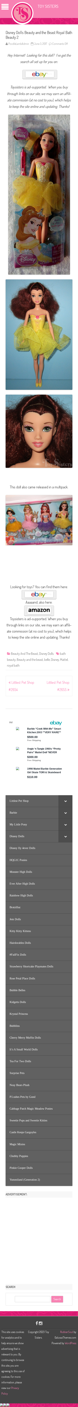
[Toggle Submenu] (65, 801)
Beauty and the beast (30, 660)
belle (47, 660)
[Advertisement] (39, 1239)
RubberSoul (66, 1332)
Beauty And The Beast (24, 654)
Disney (55, 660)
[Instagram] (40, 1323)
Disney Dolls (46, 654)
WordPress (70, 1343)
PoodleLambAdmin (18, 43)
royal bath (13, 665)
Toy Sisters (48, 6)
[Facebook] (37, 1323)
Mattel (64, 660)
